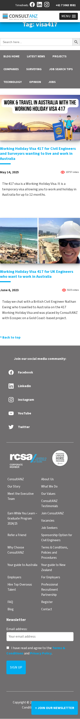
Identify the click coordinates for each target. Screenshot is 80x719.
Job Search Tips (61, 69)
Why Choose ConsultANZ (15, 550)
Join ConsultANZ (52, 513)
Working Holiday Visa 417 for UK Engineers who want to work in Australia (36, 274)
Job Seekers (49, 528)
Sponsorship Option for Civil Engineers (56, 538)
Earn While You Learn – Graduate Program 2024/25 (22, 518)
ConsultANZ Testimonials (49, 503)
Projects (59, 56)
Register (47, 602)
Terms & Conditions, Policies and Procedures (54, 552)
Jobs (52, 82)
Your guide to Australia (22, 565)
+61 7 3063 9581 (66, 5)
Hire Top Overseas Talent (19, 587)
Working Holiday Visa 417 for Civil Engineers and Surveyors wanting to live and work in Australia (38, 153)
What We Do (49, 486)
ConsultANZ (15, 479)
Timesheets (21, 5)
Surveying (34, 69)
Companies (11, 69)
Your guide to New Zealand (53, 567)
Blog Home (11, 56)
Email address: (16, 629)
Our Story (13, 486)
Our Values (48, 494)
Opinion (35, 82)
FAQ (10, 602)
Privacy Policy (41, 653)
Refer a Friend (16, 535)
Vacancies (47, 520)
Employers (14, 577)
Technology (12, 82)
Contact (46, 609)
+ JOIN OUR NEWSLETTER (54, 708)
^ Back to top (10, 337)
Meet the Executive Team (20, 496)
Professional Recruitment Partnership (49, 589)
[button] (68, 16)
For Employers (50, 577)
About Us (47, 479)
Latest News (36, 56)
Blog (10, 609)
